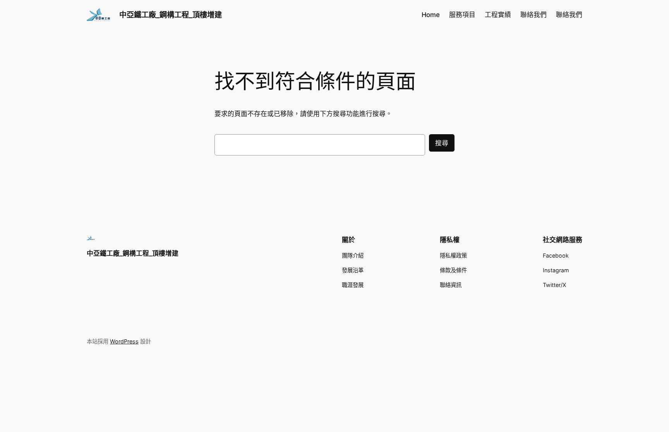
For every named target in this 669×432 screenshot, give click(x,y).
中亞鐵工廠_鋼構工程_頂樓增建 (170, 14)
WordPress (124, 341)
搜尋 (441, 143)
